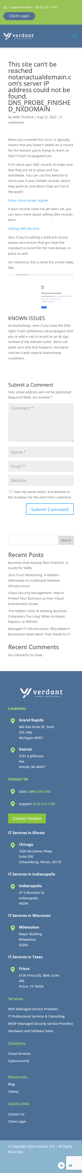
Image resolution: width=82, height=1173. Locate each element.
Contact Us (16, 1114)
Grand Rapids (31, 720)
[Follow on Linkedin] (61, 1165)
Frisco (24, 968)
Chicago (26, 844)
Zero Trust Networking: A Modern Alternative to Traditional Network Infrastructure (34, 580)
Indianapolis (30, 885)
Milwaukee (29, 927)
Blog (11, 1084)
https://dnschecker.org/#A (28, 200)
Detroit (25, 749)
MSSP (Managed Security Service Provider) (40, 1023)
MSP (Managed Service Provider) (33, 1009)
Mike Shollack (23, 117)
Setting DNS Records (24, 228)
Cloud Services (19, 1053)
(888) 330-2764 (40, 791)
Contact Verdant (27, 818)
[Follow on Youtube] (70, 1165)
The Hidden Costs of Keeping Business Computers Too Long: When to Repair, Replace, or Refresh (37, 616)
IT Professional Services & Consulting (36, 1016)
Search (66, 540)
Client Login (19, 15)
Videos (13, 1091)
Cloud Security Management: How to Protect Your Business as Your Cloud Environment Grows (36, 598)
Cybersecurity (18, 1061)
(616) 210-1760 (46, 7)
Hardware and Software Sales (30, 1031)
